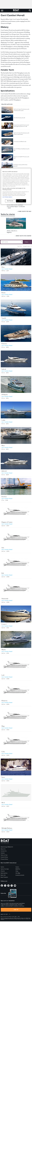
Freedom (4, 497)
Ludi (2, 675)
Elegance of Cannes (6, 522)
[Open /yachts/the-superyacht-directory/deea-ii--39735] (16, 461)
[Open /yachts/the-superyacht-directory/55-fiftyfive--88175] (16, 384)
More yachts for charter (23, 235)
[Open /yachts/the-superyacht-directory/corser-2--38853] (16, 614)
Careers (3, 853)
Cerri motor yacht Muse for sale (20, 141)
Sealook (3, 369)
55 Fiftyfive (4, 394)
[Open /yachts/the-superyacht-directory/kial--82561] (16, 563)
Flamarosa (4, 701)
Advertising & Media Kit (7, 847)
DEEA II (4, 471)
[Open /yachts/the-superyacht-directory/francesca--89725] (16, 333)
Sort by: (19, 246)
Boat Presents (4, 877)
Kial (2, 573)
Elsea (2, 267)
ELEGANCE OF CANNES (15, 205)
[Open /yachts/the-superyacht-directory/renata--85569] (16, 282)
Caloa (3, 752)
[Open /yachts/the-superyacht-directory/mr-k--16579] (16, 792)
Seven (3, 777)
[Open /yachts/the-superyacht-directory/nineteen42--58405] (16, 588)
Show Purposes (10, 200)
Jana (2, 548)
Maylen (3, 649)
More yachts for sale (25, 211)
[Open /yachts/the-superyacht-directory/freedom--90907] (16, 486)
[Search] (22, 242)
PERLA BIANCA (12, 231)
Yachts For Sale (5, 869)
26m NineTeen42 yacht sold (19, 117)
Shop (17, 871)
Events (17, 867)
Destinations (4, 873)
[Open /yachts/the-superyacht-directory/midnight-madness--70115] (16, 818)
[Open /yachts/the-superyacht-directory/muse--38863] (16, 435)
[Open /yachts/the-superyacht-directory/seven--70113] (16, 767)
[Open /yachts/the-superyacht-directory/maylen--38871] (16, 639)
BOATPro (18, 869)
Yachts (2, 867)
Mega (3, 726)
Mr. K (3, 802)
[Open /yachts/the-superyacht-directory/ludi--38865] (16, 665)
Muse (3, 445)
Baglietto (9, 232)
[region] (16, 186)
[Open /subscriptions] (10, 893)
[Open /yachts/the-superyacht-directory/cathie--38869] (16, 410)
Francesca (4, 343)
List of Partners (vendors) (7, 197)
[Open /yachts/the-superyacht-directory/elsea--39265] (16, 257)
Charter (3, 871)
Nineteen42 (4, 598)
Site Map (18, 873)
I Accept (21, 200)
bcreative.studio (20, 875)
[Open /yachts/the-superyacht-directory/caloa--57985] (16, 741)
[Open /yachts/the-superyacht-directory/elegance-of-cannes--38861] (16, 512)
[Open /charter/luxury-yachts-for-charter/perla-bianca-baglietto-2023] (16, 223)
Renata (3, 293)
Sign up (16, 909)
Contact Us (4, 851)
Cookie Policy (4, 857)
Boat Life (3, 875)
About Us (3, 849)
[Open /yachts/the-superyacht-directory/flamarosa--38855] (16, 690)
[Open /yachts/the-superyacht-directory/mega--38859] (16, 716)
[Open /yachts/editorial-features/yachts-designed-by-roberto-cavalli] (7, 125)
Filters (26, 242)
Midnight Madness (6, 828)
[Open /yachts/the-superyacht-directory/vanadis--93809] (16, 308)
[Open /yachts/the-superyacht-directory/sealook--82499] (16, 359)
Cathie (3, 420)
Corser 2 (3, 624)
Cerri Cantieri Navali (12, 206)
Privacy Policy (4, 859)
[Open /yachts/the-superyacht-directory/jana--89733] (16, 537)
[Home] (16, 10)
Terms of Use (4, 855)
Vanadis (3, 318)
